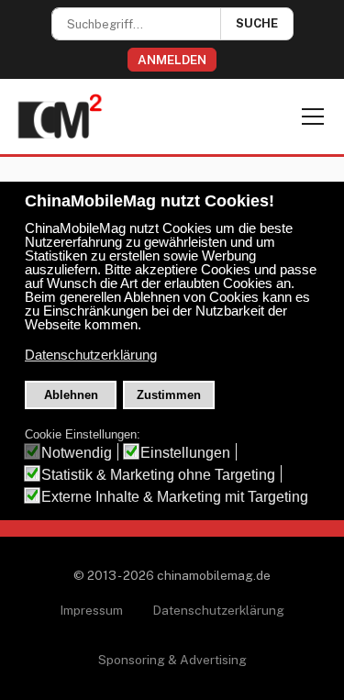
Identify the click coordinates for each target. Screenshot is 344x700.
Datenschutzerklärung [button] (91, 355)
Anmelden (172, 59)
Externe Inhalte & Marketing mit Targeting (174, 497)
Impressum (91, 610)
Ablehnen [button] (71, 395)
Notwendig (76, 453)
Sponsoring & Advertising (172, 659)
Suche (257, 23)
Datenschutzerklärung (218, 610)
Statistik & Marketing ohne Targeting (158, 475)
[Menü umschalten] (313, 116)
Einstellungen (185, 453)
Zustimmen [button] (169, 395)
